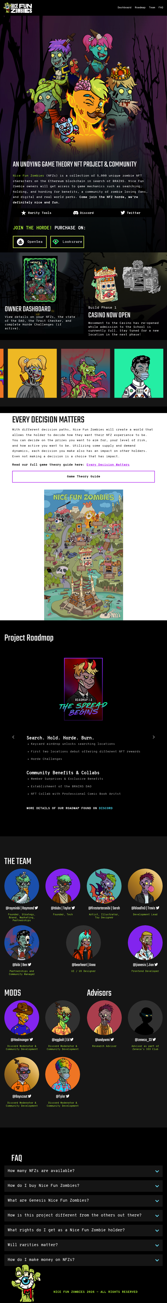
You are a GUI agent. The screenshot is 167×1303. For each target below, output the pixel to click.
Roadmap (140, 7)
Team (152, 7)
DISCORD (106, 808)
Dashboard (124, 7)
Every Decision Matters (108, 464)
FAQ (161, 7)
